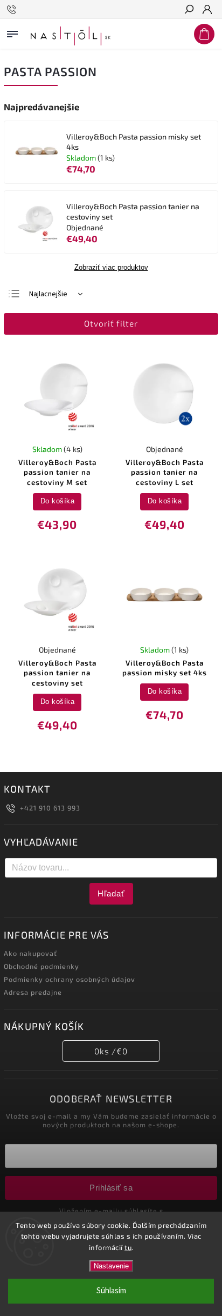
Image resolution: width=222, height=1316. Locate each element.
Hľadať (111, 893)
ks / (111, 1051)
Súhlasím (111, 1291)
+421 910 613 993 (50, 807)
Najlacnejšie (48, 294)
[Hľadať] (189, 10)
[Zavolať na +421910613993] (13, 10)
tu (127, 1247)
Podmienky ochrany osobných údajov (69, 979)
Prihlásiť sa (111, 1187)
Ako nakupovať (30, 953)
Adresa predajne (33, 992)
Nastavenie (111, 1266)
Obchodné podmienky (41, 966)
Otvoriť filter (111, 323)
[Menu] (12, 32)
